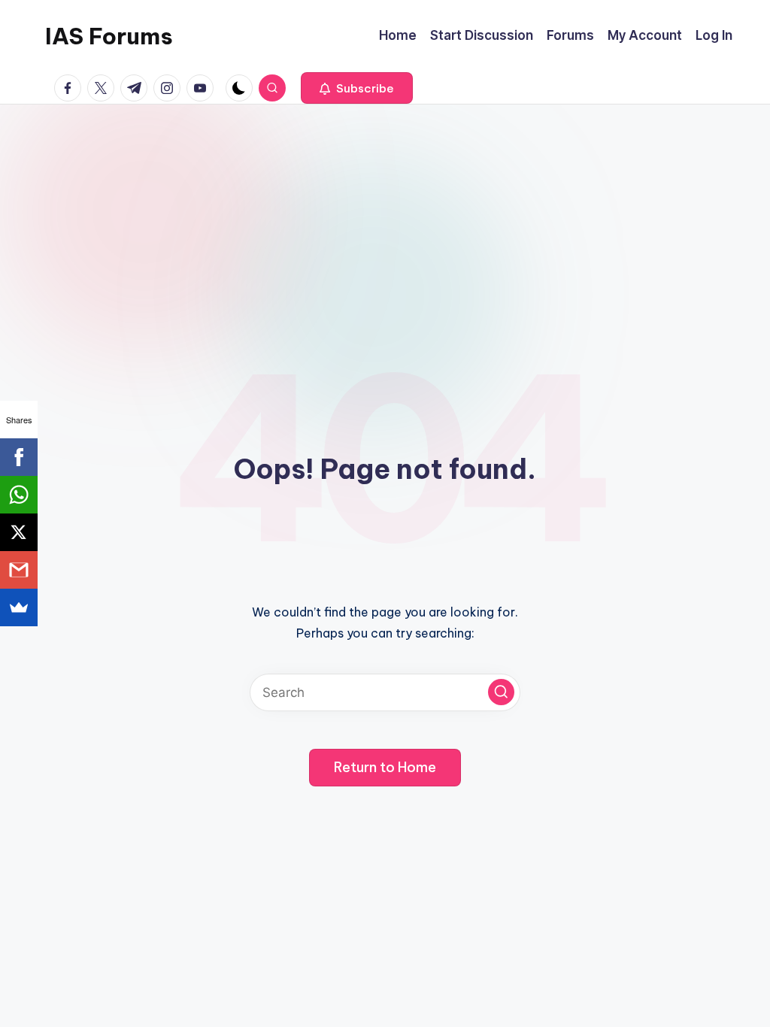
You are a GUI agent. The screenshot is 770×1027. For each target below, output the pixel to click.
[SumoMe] (19, 607)
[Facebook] (19, 457)
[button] (357, 88)
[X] (19, 532)
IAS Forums (109, 36)
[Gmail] (19, 570)
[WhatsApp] (19, 495)
